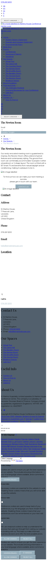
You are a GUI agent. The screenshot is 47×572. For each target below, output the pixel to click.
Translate (19, 461)
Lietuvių (32, 442)
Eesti (10, 442)
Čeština (4, 446)
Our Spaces (8, 59)
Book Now (7, 47)
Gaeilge (26, 442)
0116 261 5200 (6, 2)
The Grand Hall (11, 64)
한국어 (3, 451)
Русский (31, 451)
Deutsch (4, 439)
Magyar (13, 446)
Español (17, 439)
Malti (26, 444)
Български (33, 444)
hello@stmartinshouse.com (12, 246)
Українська (35, 449)
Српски (11, 454)
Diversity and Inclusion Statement (19, 42)
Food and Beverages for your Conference (21, 90)
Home (6, 37)
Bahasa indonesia (30, 446)
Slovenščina (25, 454)
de (4, 6)
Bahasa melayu (18, 444)
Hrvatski (20, 446)
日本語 (43, 449)
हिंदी (8, 446)
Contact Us (8, 97)
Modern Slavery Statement (16, 40)
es (4, 11)
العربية (14, 442)
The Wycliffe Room (13, 71)
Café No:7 (9, 93)
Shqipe (17, 454)
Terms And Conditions (9, 421)
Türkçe (25, 449)
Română (39, 451)
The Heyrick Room (12, 76)
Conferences (10, 52)
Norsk (10, 449)
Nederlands (17, 449)
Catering (6, 383)
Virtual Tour (9, 61)
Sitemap (28, 419)
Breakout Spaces (12, 81)
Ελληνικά (4, 442)
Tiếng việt (24, 451)
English (11, 439)
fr (3, 13)
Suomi (19, 442)
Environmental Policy (13, 45)
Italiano (31, 439)
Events (6, 49)
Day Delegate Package (14, 88)
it (3, 16)
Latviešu (39, 442)
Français (24, 439)
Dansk (36, 439)
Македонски (6, 444)
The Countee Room (13, 66)
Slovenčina (34, 454)
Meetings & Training (13, 54)
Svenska (4, 454)
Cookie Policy (39, 419)
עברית (40, 446)
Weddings (9, 57)
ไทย (29, 449)
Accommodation (10, 83)
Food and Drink (9, 85)
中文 (40, 454)
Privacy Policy (25, 421)
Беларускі (42, 444)
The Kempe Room (12, 69)
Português (10, 451)
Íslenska (4, 449)
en (4, 8)
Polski (17, 451)
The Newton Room (13, 78)
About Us (7, 95)
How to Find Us (9, 378)
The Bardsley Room (13, 73)
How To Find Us (11, 100)
